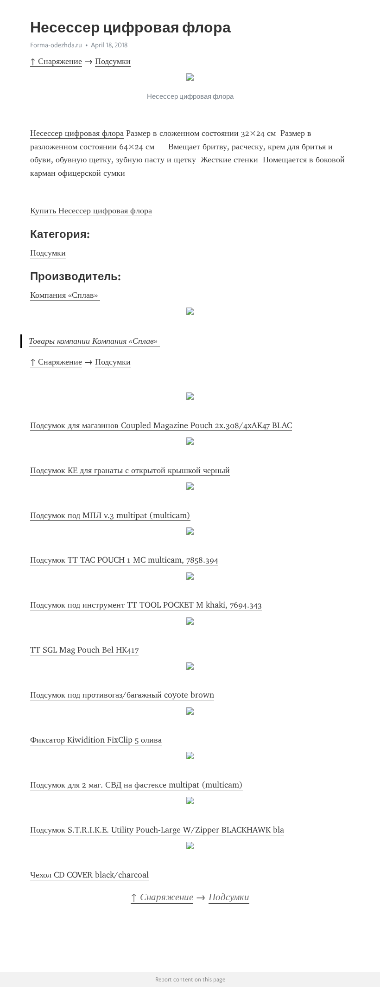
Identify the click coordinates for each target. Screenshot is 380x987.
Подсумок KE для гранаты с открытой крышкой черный (130, 470)
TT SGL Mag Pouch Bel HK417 (84, 650)
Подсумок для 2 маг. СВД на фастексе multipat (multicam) (136, 785)
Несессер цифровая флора (77, 133)
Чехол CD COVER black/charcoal (89, 875)
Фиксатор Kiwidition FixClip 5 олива (96, 740)
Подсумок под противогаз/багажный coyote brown (122, 695)
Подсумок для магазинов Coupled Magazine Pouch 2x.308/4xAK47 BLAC (161, 425)
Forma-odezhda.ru (56, 45)
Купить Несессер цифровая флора (91, 210)
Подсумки (113, 61)
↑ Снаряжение (56, 61)
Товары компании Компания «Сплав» (94, 341)
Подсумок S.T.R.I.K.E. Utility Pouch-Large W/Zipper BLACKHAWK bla (157, 830)
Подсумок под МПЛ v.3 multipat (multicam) (110, 515)
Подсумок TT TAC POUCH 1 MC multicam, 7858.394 (124, 560)
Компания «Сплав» (65, 295)
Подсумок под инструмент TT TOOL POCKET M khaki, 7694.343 (146, 605)
